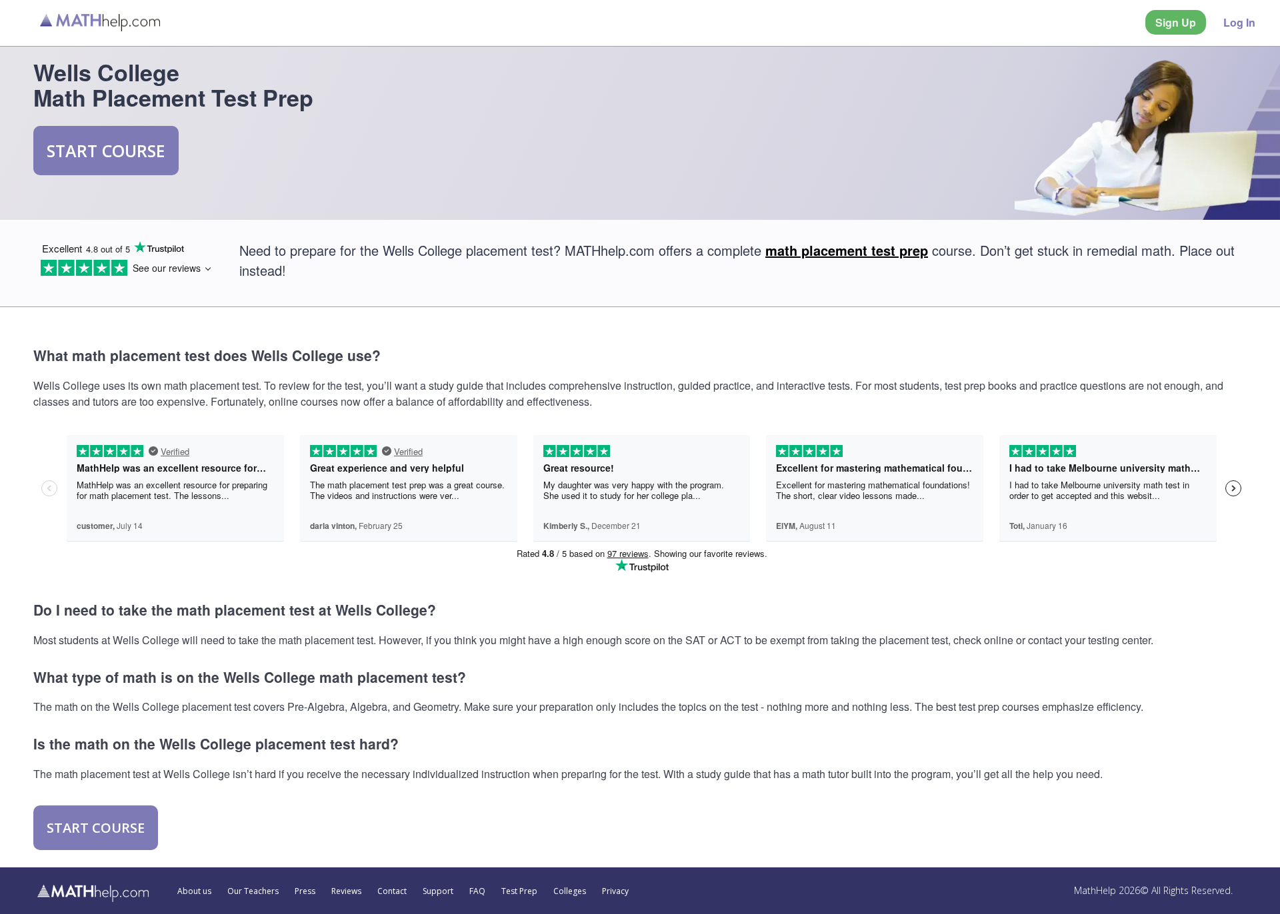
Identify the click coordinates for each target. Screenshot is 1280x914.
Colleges (569, 891)
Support (438, 891)
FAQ (477, 891)
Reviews (346, 891)
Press (305, 891)
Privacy (615, 891)
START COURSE (106, 150)
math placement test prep (846, 250)
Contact (392, 891)
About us (194, 891)
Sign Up (1175, 22)
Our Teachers (253, 891)
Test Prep (519, 891)
